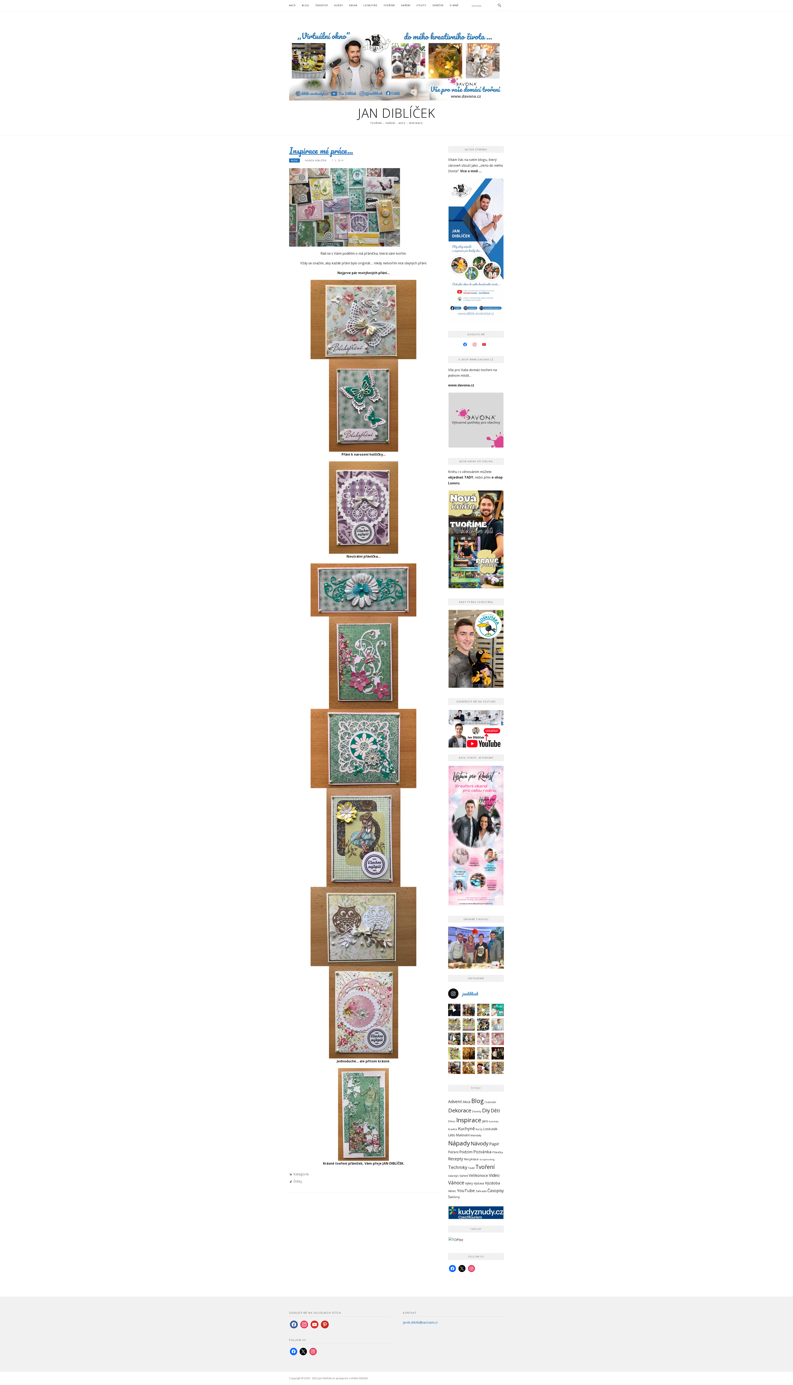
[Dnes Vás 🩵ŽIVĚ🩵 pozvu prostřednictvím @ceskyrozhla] (497, 1010)
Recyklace (471, 1159)
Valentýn (453, 1176)
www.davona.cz (461, 385)
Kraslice (452, 1129)
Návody (479, 1143)
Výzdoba (492, 1182)
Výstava (479, 1183)
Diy (486, 1110)
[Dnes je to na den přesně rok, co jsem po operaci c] (497, 1024)
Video (494, 1175)
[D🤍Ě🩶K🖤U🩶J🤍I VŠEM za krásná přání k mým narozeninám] (483, 1024)
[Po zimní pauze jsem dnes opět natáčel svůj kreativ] (469, 1039)
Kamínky (494, 1121)
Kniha (353, 5)
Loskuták (370, 5)
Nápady (459, 1143)
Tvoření (389, 5)
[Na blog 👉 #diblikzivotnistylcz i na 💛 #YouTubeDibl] (469, 1053)
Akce (292, 5)
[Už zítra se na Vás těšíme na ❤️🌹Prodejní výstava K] (483, 1010)
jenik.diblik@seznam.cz (420, 1322)
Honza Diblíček (315, 160)
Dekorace (459, 1110)
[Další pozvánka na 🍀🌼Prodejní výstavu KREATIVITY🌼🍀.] (454, 1024)
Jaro (485, 1121)
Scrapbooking (487, 1159)
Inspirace (468, 1120)
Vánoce (456, 1182)
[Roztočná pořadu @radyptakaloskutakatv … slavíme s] (497, 1053)
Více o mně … (470, 171)
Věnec (452, 1191)
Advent (455, 1101)
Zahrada (481, 1191)
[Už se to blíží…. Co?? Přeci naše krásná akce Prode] (454, 1039)
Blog (305, 5)
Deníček (438, 5)
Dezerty (476, 1111)
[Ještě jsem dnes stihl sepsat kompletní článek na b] (469, 1068)
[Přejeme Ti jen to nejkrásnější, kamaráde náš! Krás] (469, 1010)
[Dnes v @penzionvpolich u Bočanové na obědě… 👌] (454, 1068)
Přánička (497, 1152)
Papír (494, 1144)
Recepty (455, 1159)
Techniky (457, 1167)
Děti (495, 1110)
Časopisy (322, 5)
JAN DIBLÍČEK (396, 113)
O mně (454, 5)
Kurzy (338, 5)
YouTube (466, 1190)
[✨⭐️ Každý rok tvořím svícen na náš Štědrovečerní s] (483, 1053)
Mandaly (475, 1135)
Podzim (465, 1151)
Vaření (405, 5)
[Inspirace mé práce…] (344, 207)
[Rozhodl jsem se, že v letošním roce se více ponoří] (497, 1039)
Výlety (421, 5)
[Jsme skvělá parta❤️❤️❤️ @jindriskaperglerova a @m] (454, 1010)
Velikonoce (478, 1175)
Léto (451, 1135)
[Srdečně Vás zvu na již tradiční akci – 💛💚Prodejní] (454, 1053)
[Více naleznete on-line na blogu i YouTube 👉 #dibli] (483, 1068)
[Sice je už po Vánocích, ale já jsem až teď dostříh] (497, 1068)
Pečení (453, 1152)
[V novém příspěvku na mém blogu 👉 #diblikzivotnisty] (483, 1039)
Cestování (490, 1102)
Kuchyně (466, 1128)
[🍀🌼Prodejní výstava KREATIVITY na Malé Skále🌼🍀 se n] (469, 1024)
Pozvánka (482, 1152)
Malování (463, 1135)
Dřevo (451, 1121)
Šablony (454, 1197)
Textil (471, 1168)
